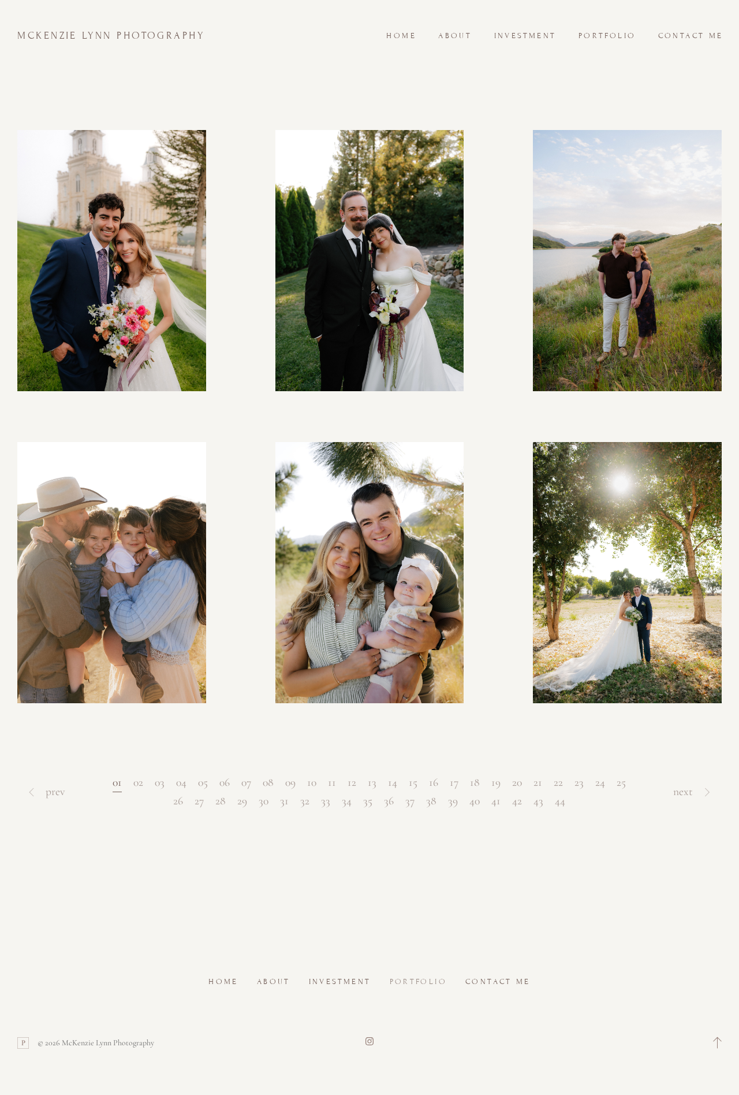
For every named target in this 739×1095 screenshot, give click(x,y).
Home (401, 35)
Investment (525, 35)
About (455, 35)
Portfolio (607, 35)
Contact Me (690, 35)
